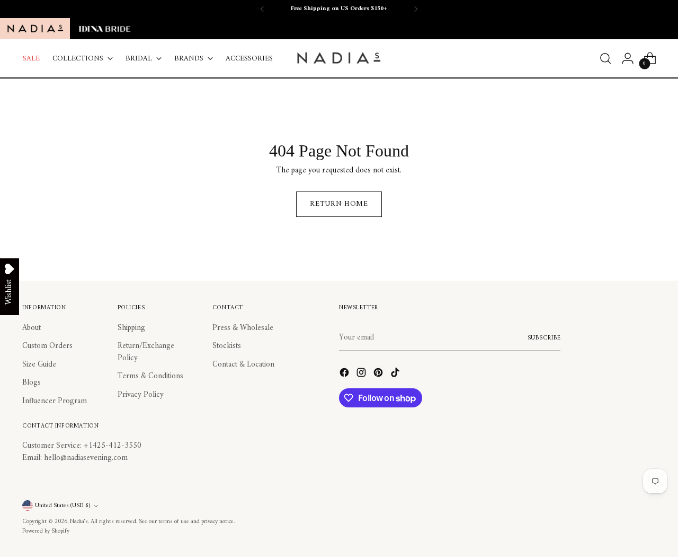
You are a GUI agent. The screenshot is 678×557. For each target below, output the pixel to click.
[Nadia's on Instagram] (362, 374)
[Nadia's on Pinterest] (379, 374)
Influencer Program (54, 401)
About (31, 328)
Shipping (131, 328)
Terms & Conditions (150, 376)
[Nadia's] (339, 58)
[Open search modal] (605, 58)
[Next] (415, 9)
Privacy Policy (141, 395)
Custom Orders (47, 346)
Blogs (31, 383)
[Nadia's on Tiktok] (396, 374)
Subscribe (544, 338)
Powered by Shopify (45, 531)
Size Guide (39, 365)
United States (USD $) (63, 505)
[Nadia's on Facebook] (345, 374)
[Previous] (262, 9)
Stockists (226, 346)
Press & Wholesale (242, 328)
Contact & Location (243, 365)
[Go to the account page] (627, 58)
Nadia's (79, 521)
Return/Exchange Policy (146, 352)
